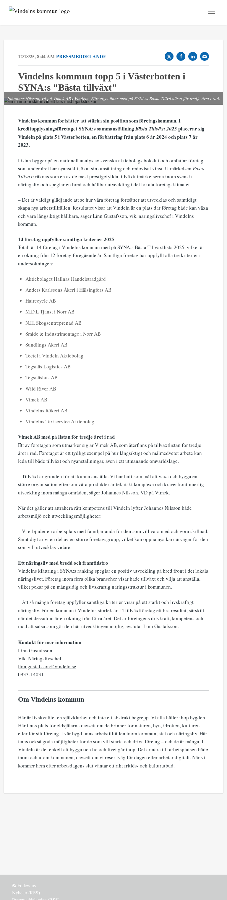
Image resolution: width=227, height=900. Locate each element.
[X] (169, 56)
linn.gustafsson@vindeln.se (47, 666)
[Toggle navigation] (212, 13)
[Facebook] (180, 56)
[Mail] (204, 56)
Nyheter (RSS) (26, 892)
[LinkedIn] (192, 56)
